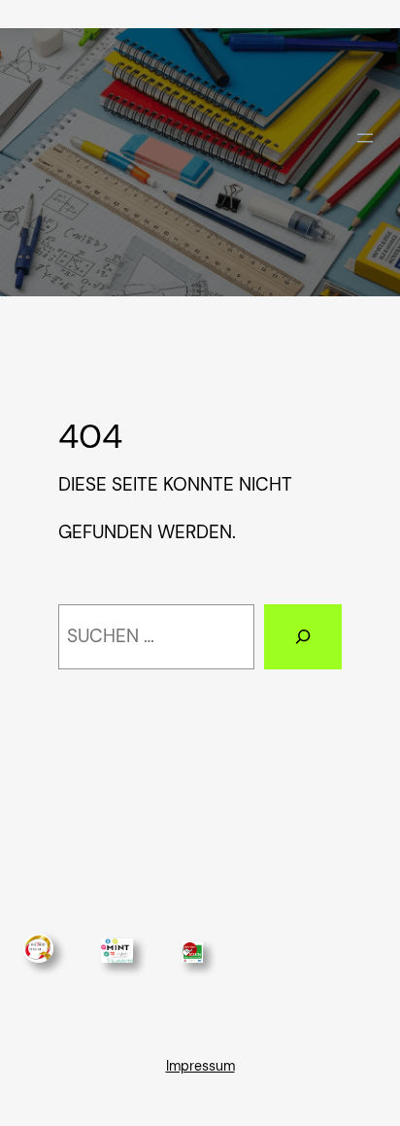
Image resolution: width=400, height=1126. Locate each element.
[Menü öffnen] (365, 138)
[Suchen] (303, 636)
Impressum (200, 1066)
